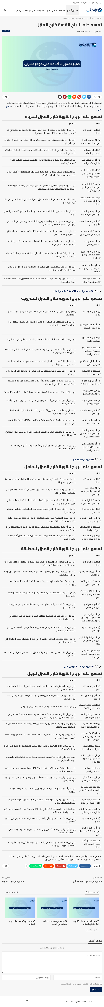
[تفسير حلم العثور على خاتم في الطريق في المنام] (84, 908)
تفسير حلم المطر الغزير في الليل (78, 666)
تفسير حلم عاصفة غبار (83, 460)
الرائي (54, 10)
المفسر (62, 10)
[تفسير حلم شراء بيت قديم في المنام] (20, 908)
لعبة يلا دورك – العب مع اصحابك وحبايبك (32, 10)
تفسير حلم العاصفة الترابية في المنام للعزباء (73, 291)
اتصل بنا (76, 2)
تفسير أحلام (72, 10)
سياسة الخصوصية (87, 2)
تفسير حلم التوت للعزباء (13, 881)
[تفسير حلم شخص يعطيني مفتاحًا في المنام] (52, 908)
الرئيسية (99, 2)
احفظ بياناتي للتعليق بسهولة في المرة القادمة (80, 983)
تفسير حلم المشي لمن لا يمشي (87, 881)
